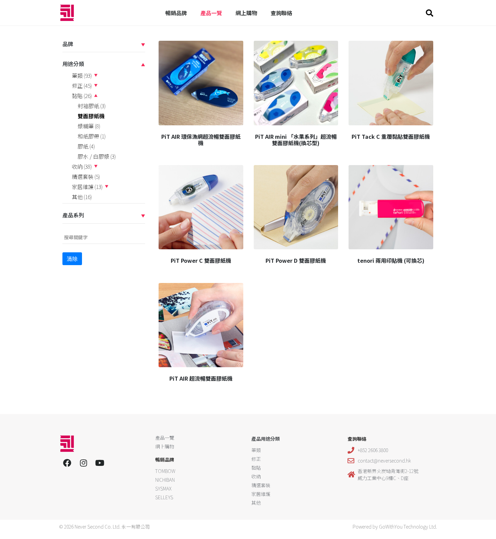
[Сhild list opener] (96, 75)
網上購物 (246, 13)
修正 (82, 86)
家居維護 (87, 187)
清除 (72, 259)
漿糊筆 (89, 126)
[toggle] (143, 44)
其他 (82, 197)
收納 (82, 166)
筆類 (82, 75)
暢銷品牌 (176, 13)
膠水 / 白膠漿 (97, 156)
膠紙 (86, 146)
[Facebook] (67, 463)
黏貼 (82, 96)
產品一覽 (211, 13)
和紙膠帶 (92, 136)
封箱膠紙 (92, 106)
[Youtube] (99, 463)
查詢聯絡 (281, 13)
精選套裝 (86, 176)
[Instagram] (83, 463)
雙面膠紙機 (91, 116)
